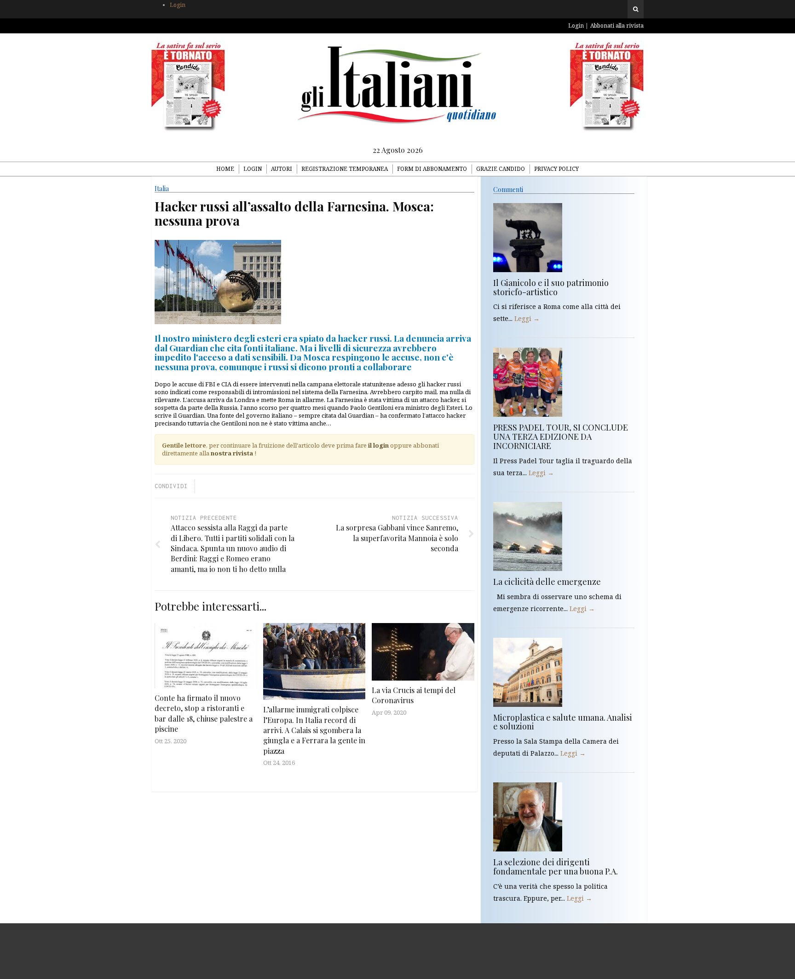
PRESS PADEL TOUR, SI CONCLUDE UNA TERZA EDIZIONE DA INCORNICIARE (560, 436)
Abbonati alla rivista (617, 25)
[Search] (636, 9)
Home (225, 169)
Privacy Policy (556, 169)
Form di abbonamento (432, 169)
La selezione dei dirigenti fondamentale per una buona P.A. (555, 867)
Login (177, 5)
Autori (281, 169)
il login (378, 445)
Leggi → (527, 318)
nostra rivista (232, 453)
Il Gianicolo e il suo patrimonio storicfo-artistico (551, 287)
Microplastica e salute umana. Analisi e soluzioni (562, 722)
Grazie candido (500, 169)
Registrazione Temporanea (344, 169)
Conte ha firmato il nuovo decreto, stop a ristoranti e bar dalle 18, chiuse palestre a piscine (204, 713)
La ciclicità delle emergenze (547, 581)
